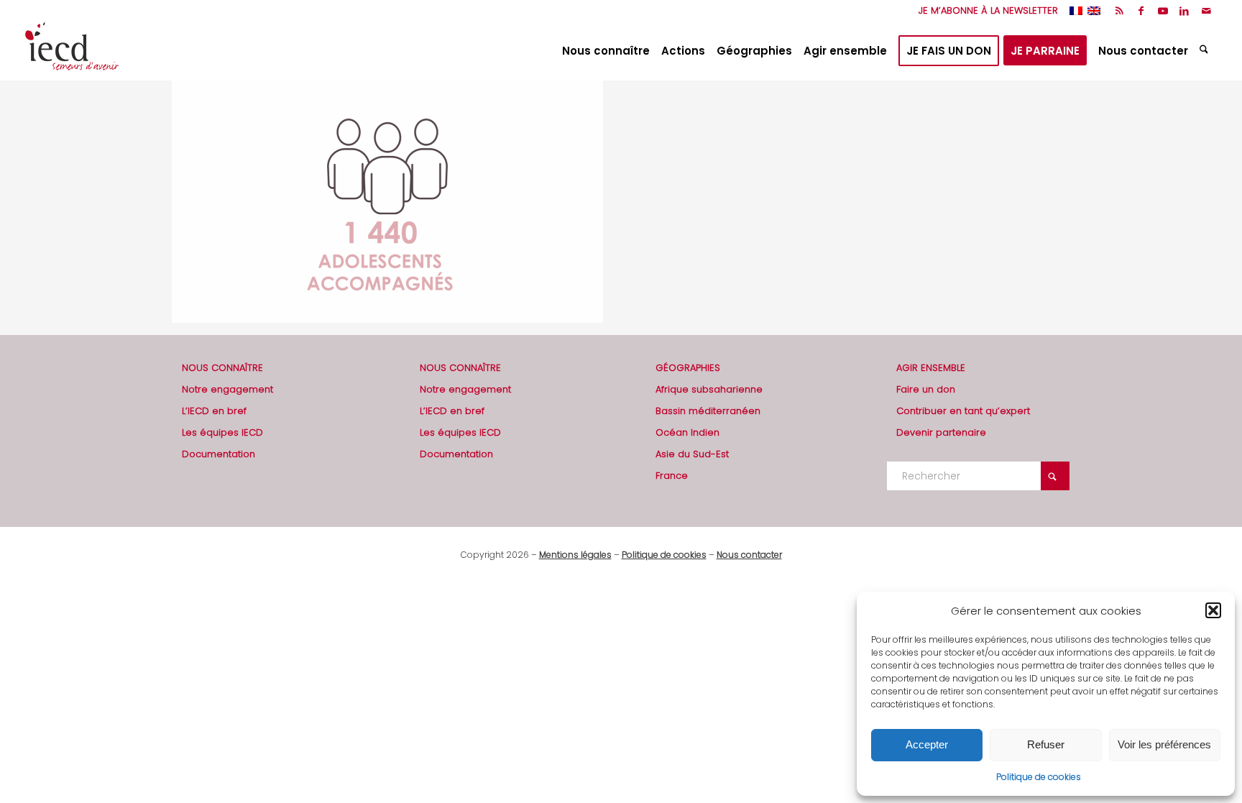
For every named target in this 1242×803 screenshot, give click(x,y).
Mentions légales (575, 555)
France (672, 475)
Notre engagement (227, 389)
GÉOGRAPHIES (688, 368)
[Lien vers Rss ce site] (1119, 11)
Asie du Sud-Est (692, 454)
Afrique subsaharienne (709, 389)
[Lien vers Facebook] (1141, 11)
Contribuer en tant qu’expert (963, 411)
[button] (1213, 610)
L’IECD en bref (214, 411)
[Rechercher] (1206, 51)
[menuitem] (984, 10)
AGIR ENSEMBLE (930, 368)
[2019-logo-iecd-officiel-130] (72, 51)
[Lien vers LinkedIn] (1184, 11)
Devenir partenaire (941, 432)
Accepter (927, 744)
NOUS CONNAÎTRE (222, 368)
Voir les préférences (1164, 744)
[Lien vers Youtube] (1162, 11)
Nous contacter (749, 555)
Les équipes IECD (222, 432)
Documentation (218, 454)
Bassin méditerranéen (708, 411)
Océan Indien (687, 432)
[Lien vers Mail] (1206, 11)
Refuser (1045, 744)
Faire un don (925, 389)
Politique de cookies (1038, 777)
